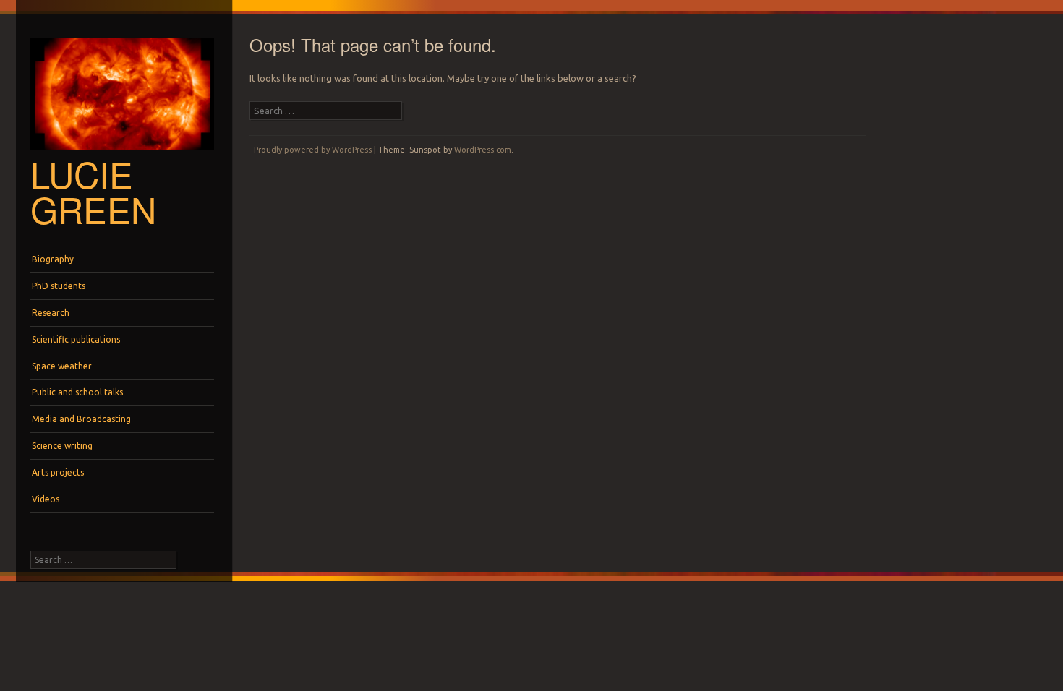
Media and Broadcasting (81, 419)
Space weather (62, 366)
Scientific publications (76, 339)
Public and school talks (77, 392)
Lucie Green (93, 191)
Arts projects (58, 472)
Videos (45, 499)
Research (50, 312)
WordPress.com (482, 149)
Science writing (62, 445)
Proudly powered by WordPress (313, 149)
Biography (53, 259)
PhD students (58, 286)
